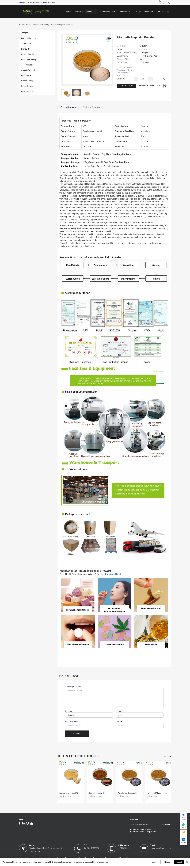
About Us (79, 12)
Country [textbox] (70, 715)
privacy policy (102, 862)
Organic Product (28, 70)
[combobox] (89, 715)
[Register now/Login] (168, 2)
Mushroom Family (41, 25)
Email (119, 711)
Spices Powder (27, 86)
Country (68, 711)
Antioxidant (26, 44)
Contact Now (126, 86)
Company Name (71, 721)
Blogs (138, 12)
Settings (155, 862)
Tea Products (27, 65)
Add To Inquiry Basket (149, 86)
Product (89, 12)
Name (119, 721)
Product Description (68, 107)
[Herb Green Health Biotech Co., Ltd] (37, 12)
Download (149, 12)
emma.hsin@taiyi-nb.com (160, 848)
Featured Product (28, 38)
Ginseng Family (27, 54)
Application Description (91, 107)
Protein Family (27, 81)
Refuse (167, 862)
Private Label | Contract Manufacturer (114, 12)
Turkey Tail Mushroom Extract (159, 793)
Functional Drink (113, 574)
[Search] (153, 2)
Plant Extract (26, 49)
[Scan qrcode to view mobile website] (163, 2)
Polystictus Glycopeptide (128, 793)
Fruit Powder (26, 75)
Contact (160, 12)
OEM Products (27, 91)
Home (68, 12)
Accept (179, 862)
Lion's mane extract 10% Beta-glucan (74, 793)
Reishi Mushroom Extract (99, 793)
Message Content (74, 686)
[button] (165, 757)
